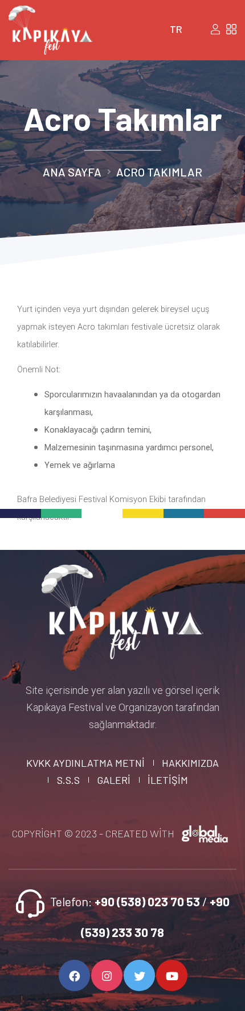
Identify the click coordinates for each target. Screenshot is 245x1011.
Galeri (113, 780)
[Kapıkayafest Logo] (51, 26)
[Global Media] (205, 833)
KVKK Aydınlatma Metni (85, 763)
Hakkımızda (190, 763)
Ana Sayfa (72, 172)
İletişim (168, 780)
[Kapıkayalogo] (123, 608)
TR (176, 29)
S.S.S (68, 780)
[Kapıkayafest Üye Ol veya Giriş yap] (215, 29)
